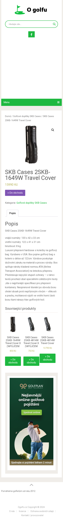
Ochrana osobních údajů (42, 511)
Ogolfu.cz (22, 507)
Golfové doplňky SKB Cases (27, 116)
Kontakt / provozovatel (32, 515)
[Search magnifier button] (54, 24)
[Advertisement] (31, 71)
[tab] (12, 213)
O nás (12, 511)
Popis (12, 213)
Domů (8, 116)
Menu (6, 102)
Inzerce (22, 511)
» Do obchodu (15, 192)
